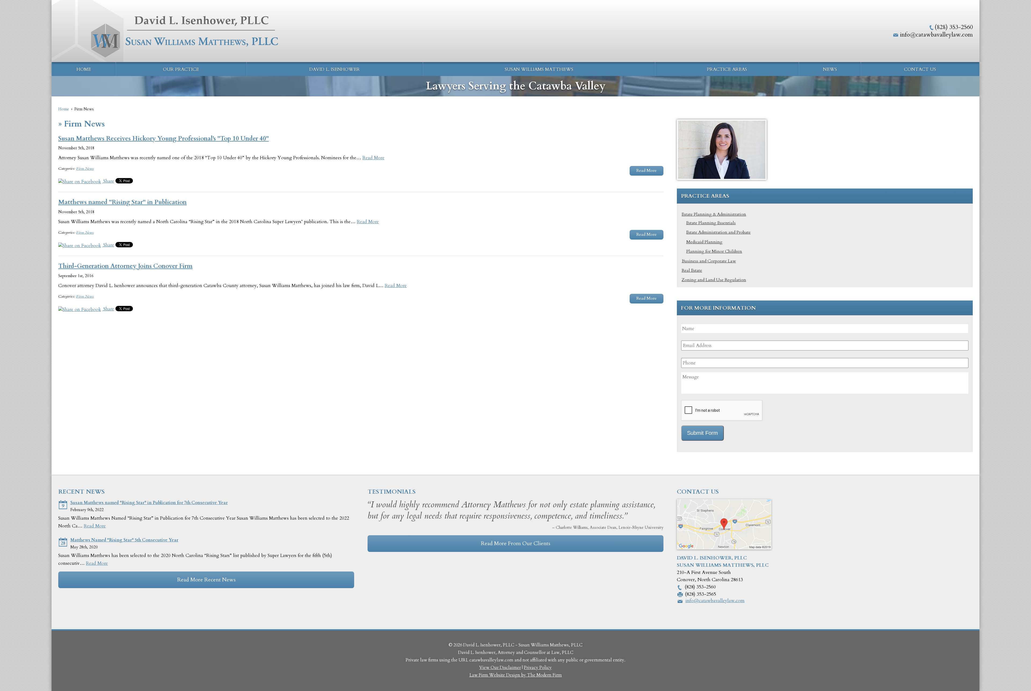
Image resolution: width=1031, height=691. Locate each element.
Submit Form (702, 433)
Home (84, 69)
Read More (373, 158)
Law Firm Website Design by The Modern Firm (515, 675)
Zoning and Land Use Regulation (714, 280)
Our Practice (181, 69)
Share (108, 181)
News (830, 69)
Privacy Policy (538, 668)
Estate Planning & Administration (714, 214)
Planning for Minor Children (714, 251)
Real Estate (692, 270)
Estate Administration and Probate (718, 232)
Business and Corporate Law (709, 261)
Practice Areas (727, 69)
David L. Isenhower (334, 69)
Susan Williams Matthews (539, 69)
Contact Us (920, 69)
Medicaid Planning (704, 242)
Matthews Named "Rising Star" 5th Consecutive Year (124, 540)
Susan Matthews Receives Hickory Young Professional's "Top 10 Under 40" (163, 138)
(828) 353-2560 (954, 27)
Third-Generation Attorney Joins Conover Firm (125, 266)
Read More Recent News (206, 579)
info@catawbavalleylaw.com (936, 35)
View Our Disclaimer (500, 668)
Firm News (85, 168)
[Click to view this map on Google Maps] (724, 548)
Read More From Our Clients (515, 543)
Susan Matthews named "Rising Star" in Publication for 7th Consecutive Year (149, 503)
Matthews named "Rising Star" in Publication (122, 202)
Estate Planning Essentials (711, 223)
